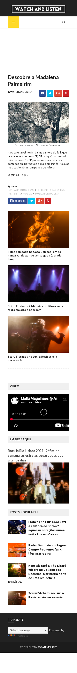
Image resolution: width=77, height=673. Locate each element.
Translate (22, 635)
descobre (43, 190)
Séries (19, 47)
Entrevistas (22, 54)
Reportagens (23, 61)
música (27, 193)
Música (19, 40)
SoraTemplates (47, 647)
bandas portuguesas (21, 190)
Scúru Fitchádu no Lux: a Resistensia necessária (32, 358)
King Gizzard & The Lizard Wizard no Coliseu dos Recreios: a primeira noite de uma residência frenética (37, 573)
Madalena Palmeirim (48, 145)
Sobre (19, 33)
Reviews (20, 68)
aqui (24, 175)
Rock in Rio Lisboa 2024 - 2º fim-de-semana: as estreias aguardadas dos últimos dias (35, 455)
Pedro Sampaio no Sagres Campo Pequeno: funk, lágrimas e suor (47, 549)
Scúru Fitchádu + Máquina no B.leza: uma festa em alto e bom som (35, 307)
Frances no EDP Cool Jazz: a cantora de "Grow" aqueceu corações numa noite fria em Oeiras (47, 528)
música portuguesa (47, 193)
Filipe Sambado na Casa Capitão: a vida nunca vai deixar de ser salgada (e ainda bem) (35, 255)
